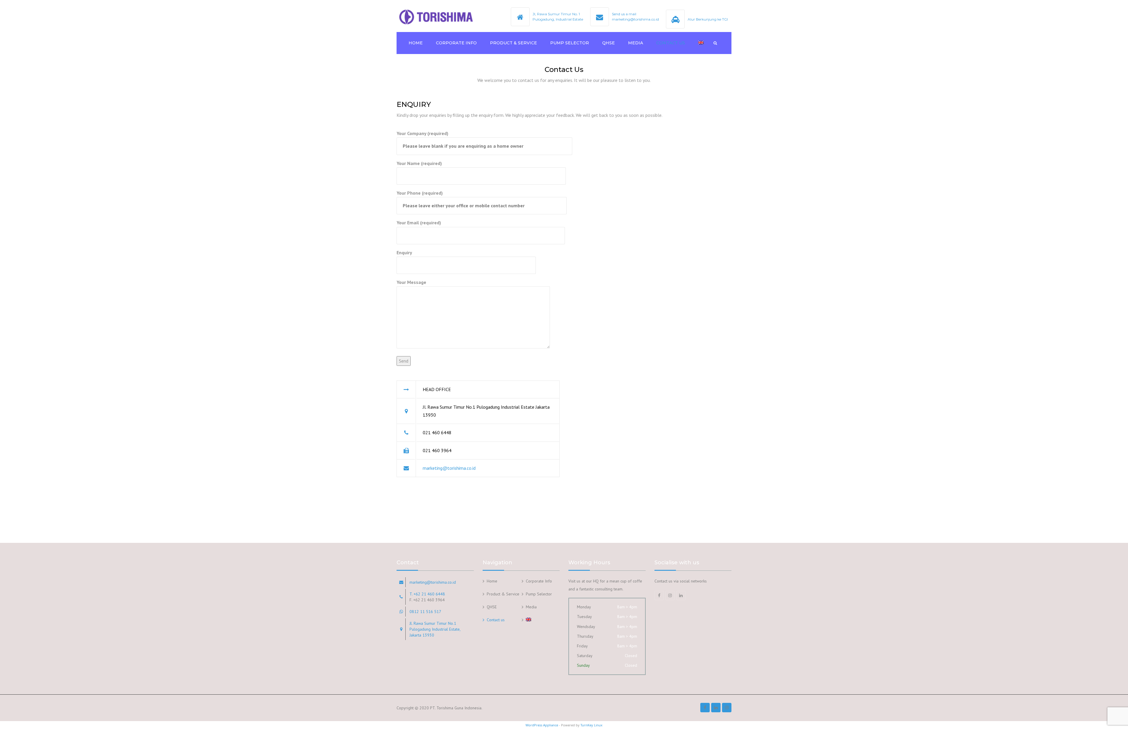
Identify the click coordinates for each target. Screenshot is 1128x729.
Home (416, 43)
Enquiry (404, 252)
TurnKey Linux (591, 725)
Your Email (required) (419, 222)
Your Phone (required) (420, 193)
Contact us (670, 43)
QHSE (608, 43)
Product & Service (513, 43)
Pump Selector (569, 43)
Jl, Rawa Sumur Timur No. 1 (556, 14)
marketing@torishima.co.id (449, 468)
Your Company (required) (422, 133)
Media (635, 43)
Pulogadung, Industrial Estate (558, 19)
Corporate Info (456, 43)
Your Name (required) (419, 163)
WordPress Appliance (542, 725)
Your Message (411, 282)
